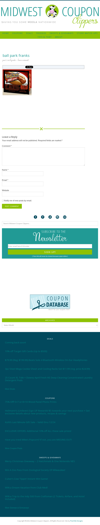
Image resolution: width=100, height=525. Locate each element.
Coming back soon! (15, 342)
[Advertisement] (50, 1)
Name (5, 170)
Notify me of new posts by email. (18, 201)
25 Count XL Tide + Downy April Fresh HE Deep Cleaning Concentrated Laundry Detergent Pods (49, 379)
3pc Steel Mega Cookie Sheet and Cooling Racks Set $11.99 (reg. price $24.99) (47, 368)
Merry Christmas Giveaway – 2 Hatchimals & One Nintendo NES (40, 461)
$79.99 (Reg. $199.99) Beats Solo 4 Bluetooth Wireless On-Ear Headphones (46, 360)
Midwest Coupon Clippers (50, 16)
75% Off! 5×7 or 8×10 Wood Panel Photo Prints (30, 401)
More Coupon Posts (13, 448)
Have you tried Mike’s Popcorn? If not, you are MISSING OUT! (38, 439)
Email (5, 180)
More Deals (10, 389)
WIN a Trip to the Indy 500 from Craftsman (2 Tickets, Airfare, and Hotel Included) (45, 498)
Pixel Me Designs (76, 521)
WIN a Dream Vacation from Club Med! (26, 487)
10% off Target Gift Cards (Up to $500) (26, 351)
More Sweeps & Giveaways (17, 508)
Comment (7, 146)
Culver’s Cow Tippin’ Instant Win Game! (26, 478)
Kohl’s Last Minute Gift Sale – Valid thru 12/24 (30, 422)
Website (5, 190)
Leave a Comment (23, 60)
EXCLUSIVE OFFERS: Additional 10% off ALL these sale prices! (38, 431)
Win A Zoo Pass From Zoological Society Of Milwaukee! (35, 470)
